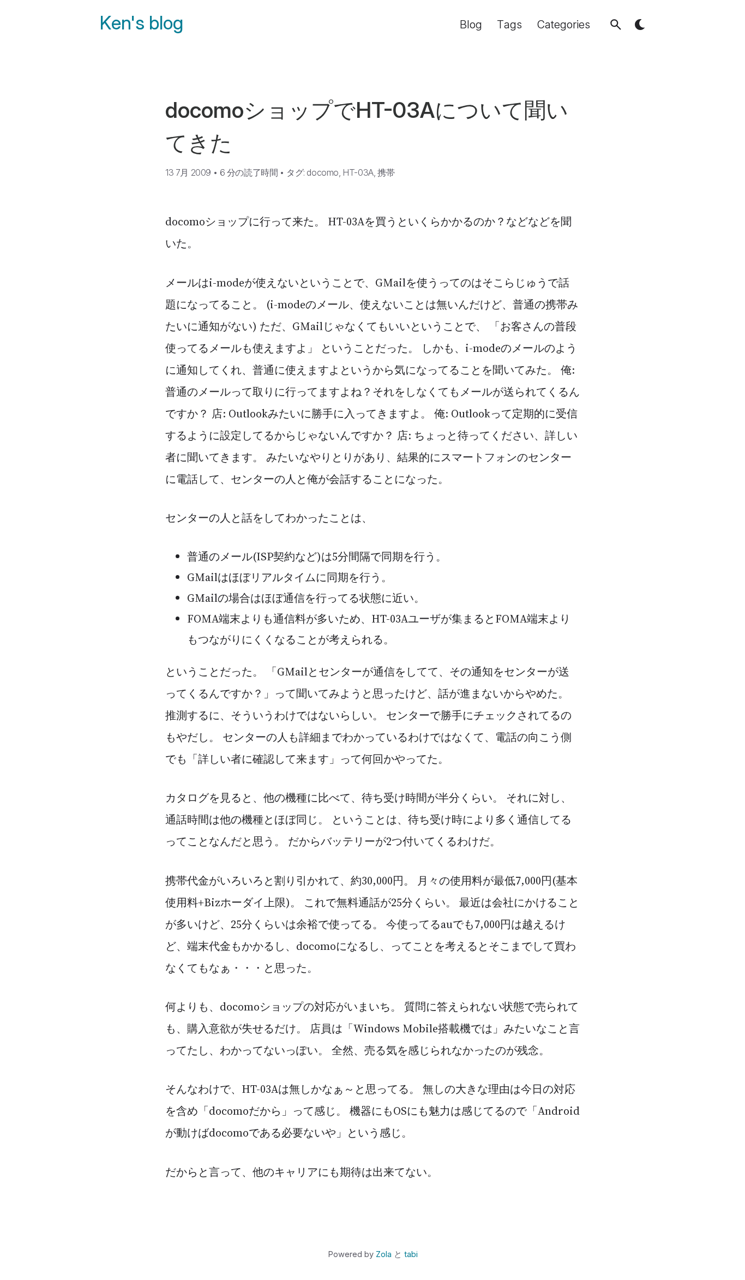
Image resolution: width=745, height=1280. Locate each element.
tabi (411, 1254)
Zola (384, 1254)
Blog (471, 24)
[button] (616, 24)
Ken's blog (141, 23)
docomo (323, 172)
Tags (509, 24)
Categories (563, 24)
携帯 (385, 172)
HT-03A (358, 172)
